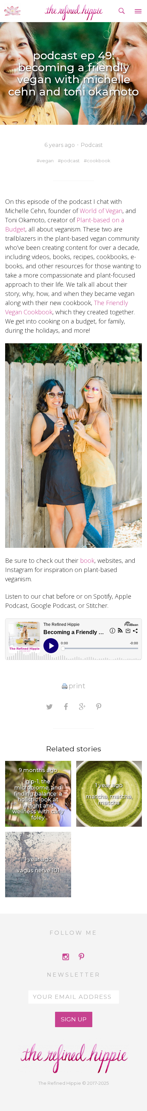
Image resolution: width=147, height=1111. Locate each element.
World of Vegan (101, 211)
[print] (64, 686)
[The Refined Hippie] (74, 11)
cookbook (98, 160)
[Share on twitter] (49, 706)
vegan (47, 160)
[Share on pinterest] (98, 706)
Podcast (92, 145)
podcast (70, 160)
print (77, 686)
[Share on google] (82, 706)
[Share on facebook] (65, 706)
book (87, 560)
